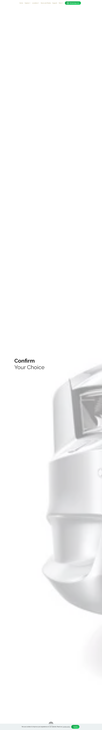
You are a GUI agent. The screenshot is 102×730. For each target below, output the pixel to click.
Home (21, 3)
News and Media (46, 3)
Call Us (90, 3)
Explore (27, 3)
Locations (35, 3)
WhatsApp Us (74, 3)
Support (54, 3)
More (60, 3)
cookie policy (66, 726)
